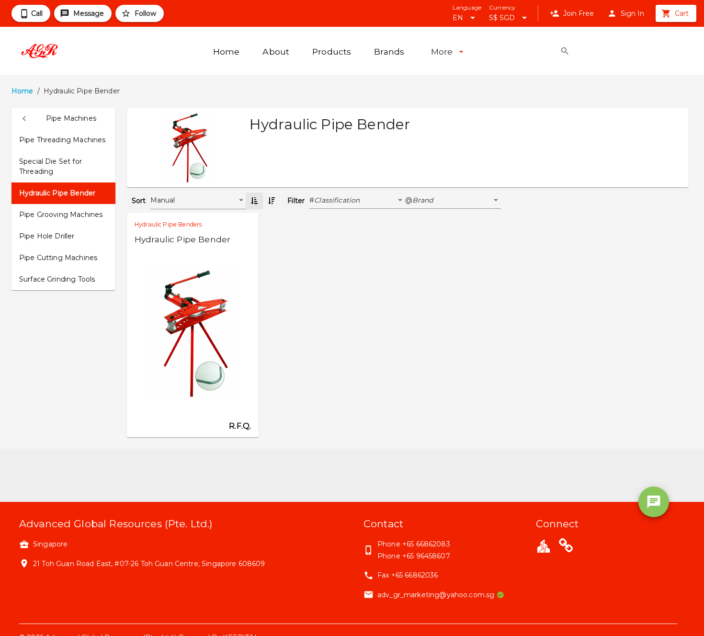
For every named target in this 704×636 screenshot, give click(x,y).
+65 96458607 (426, 556)
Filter (296, 200)
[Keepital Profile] (543, 545)
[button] (63, 118)
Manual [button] (162, 200)
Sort (139, 200)
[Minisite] (566, 547)
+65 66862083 (426, 544)
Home (22, 91)
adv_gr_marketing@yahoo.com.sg (435, 595)
